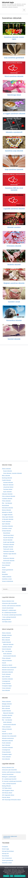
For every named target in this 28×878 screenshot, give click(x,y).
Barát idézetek (6, 637)
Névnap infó (5, 853)
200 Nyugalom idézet (8, 790)
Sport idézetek (6, 524)
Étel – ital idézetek (7, 503)
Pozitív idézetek (6, 521)
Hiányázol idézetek (7, 494)
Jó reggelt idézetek (7, 514)
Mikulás (5, 556)
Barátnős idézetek (14, 265)
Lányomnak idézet (8, 487)
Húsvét (4, 663)
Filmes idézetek (6, 501)
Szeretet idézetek (14, 339)
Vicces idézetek (6, 563)
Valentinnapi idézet (14, 95)
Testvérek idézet (7, 489)
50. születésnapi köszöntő (9, 612)
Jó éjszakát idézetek (7, 519)
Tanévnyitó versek (8, 549)
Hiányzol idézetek (7, 660)
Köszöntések (5, 505)
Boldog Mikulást (6, 619)
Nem (12, 876)
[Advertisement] (14, 403)
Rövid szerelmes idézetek (14, 76)
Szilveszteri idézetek (8, 560)
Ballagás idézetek (7, 635)
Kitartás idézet (6, 797)
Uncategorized (6, 681)
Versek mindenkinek (7, 581)
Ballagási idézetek (8, 546)
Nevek (4, 567)
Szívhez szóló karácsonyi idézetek (11, 605)
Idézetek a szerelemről (14, 132)
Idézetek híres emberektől (9, 667)
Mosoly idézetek (6, 510)
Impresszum (6, 837)
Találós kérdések (6, 576)
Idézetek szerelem (14, 227)
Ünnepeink (5, 846)
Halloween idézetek (8, 551)
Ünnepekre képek (7, 685)
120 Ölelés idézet (6, 621)
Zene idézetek (6, 565)
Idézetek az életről (7, 512)
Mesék (4, 572)
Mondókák (5, 574)
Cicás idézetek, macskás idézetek (12, 473)
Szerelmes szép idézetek (14, 151)
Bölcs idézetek (6, 475)
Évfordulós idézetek (14, 246)
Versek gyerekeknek (7, 569)
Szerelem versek (14, 302)
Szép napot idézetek (7, 517)
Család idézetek (6, 480)
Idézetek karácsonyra (8, 669)
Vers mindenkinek (7, 858)
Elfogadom (6, 876)
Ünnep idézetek (6, 683)
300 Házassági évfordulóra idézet (11, 799)
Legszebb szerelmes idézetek (14, 209)
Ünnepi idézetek (6, 530)
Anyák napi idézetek (8, 542)
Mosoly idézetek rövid (8, 601)
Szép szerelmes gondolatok (14, 58)
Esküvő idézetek (6, 649)
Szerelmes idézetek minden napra (14, 38)
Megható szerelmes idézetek (14, 283)
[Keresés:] (12, 589)
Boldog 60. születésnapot (9, 610)
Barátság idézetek (7, 478)
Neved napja (5, 849)
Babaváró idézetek (8, 484)
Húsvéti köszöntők (8, 537)
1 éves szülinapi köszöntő (9, 617)
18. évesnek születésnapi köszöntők (12, 615)
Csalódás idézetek (7, 498)
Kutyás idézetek (7, 471)
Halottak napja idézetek (9, 553)
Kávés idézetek (7, 653)
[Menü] (24, 10)
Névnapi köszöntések (8, 851)
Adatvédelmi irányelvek (20, 876)
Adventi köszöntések (7, 608)
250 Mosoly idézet (7, 792)
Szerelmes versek (7, 528)
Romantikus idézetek (14, 320)
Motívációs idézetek (7, 507)
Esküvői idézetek (7, 540)
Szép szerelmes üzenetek (14, 169)
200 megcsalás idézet (8, 795)
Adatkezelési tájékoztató (10, 836)
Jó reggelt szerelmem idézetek (14, 114)
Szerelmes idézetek (7, 526)
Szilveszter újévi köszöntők (9, 603)
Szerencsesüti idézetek (9, 656)
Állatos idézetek (6, 468)
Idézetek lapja (8, 2)
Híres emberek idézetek (8, 496)
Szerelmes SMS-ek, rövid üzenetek (14, 189)
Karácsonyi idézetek (8, 558)
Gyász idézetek (7, 491)
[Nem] (26, 873)
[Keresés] (24, 589)
